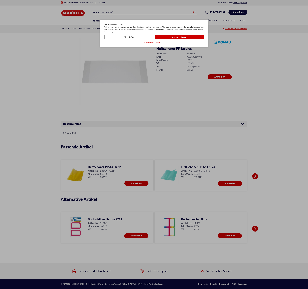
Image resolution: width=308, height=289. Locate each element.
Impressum (160, 42)
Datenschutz (149, 42)
